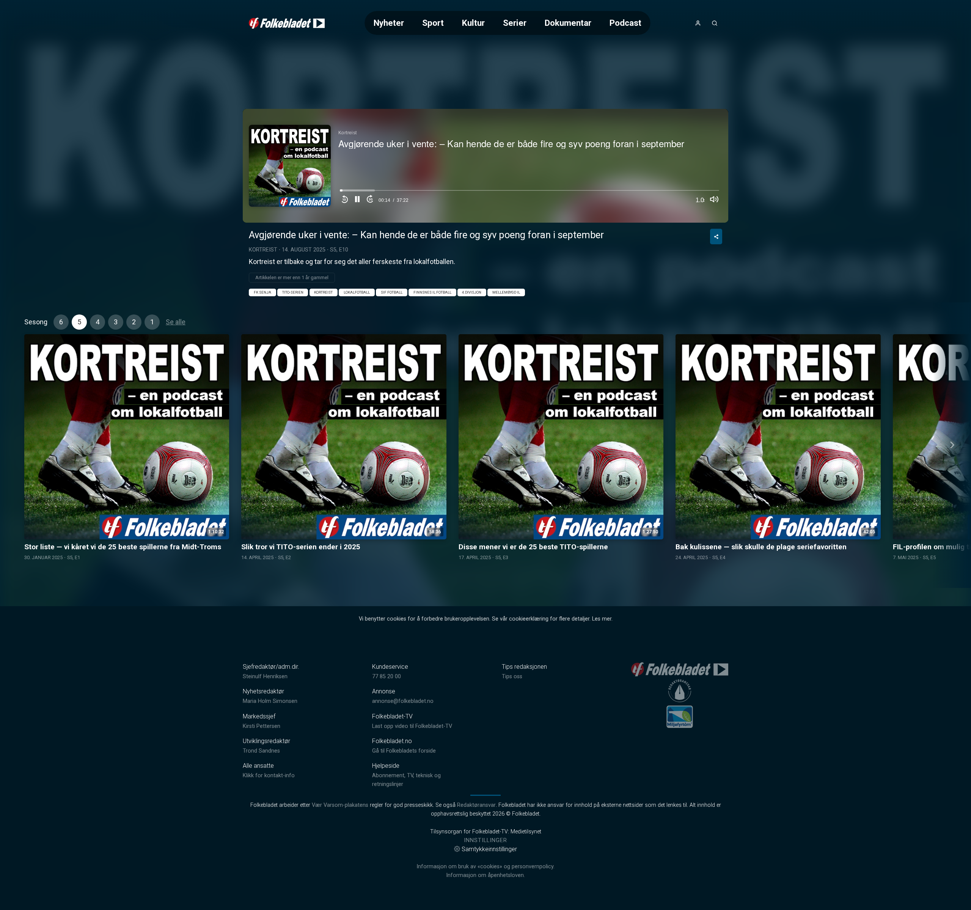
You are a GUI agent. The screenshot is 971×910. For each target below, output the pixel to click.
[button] (357, 200)
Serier (514, 23)
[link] (287, 23)
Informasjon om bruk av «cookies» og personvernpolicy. (485, 866)
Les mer (601, 619)
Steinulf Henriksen (265, 676)
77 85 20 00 (386, 676)
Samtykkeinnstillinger (489, 849)
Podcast (625, 23)
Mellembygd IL (506, 292)
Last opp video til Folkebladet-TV (412, 726)
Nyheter (389, 23)
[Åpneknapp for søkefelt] (714, 23)
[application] (485, 166)
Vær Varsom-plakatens (340, 805)
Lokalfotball (357, 292)
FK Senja (262, 292)
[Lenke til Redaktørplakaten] (679, 690)
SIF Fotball (391, 292)
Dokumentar (568, 23)
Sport (433, 23)
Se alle (175, 322)
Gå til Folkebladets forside (404, 751)
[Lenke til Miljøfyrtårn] (680, 716)
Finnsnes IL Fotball (432, 292)
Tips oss (512, 676)
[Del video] (716, 236)
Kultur (473, 23)
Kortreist (263, 250)
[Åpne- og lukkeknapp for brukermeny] (697, 23)
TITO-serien (292, 292)
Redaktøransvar (476, 805)
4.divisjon (471, 292)
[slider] (529, 192)
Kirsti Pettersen (261, 726)
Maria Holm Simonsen (270, 701)
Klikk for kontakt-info (269, 775)
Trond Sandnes (261, 751)
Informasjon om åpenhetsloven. (485, 875)
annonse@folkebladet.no (403, 701)
